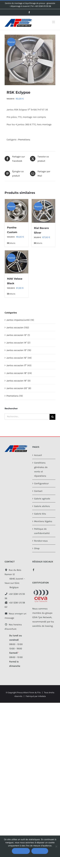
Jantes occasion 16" (16, 357)
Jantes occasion (14, 327)
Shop (37, 548)
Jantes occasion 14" (16, 342)
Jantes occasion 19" (16, 380)
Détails (12, 243)
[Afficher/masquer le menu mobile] (53, 22)
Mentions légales (43, 521)
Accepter (20, 851)
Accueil (38, 455)
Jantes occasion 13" (16, 335)
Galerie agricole (42, 498)
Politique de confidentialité (42, 531)
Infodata (42, 696)
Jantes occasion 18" (16, 373)
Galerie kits (40, 513)
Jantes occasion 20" (17, 388)
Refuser (40, 851)
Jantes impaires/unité (18, 320)
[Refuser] (56, 846)
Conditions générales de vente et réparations (41, 469)
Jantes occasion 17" (16, 365)
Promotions (24, 139)
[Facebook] (33, 570)
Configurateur (41, 483)
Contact (38, 491)
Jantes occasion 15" (16, 350)
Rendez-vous (41, 540)
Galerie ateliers (42, 506)
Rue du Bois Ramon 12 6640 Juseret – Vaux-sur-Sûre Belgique (15, 579)
